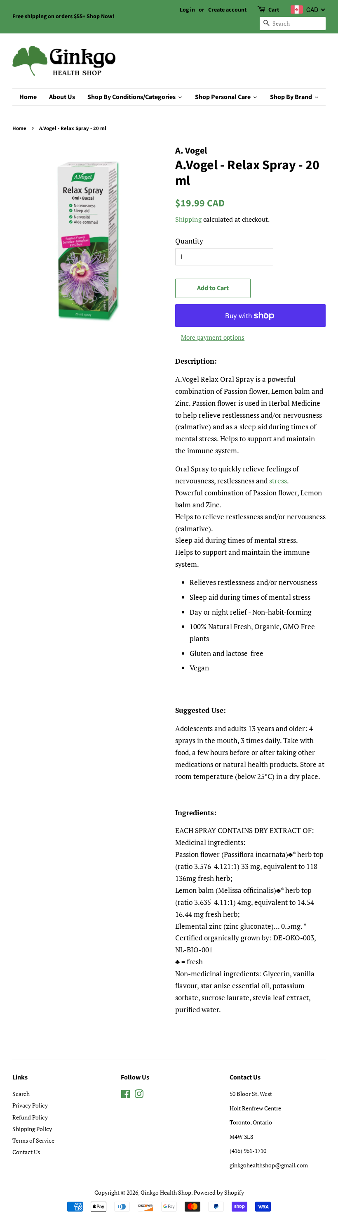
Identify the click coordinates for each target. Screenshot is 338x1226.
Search (21, 1094)
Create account (227, 10)
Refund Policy (30, 1117)
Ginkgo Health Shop (166, 1192)
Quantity (189, 241)
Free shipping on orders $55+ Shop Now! (63, 16)
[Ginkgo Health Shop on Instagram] (138, 1095)
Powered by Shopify (219, 1192)
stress (278, 480)
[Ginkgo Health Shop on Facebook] (125, 1095)
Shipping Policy (32, 1129)
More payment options (212, 337)
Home (19, 128)
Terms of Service (33, 1140)
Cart (273, 10)
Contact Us (26, 1152)
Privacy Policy (30, 1105)
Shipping (188, 219)
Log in (187, 10)
